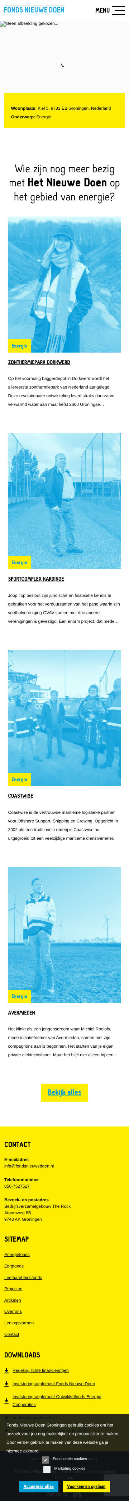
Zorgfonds (14, 1266)
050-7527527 (17, 1186)
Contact (11, 1334)
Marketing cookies (69, 1468)
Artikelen (12, 1300)
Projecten (13, 1288)
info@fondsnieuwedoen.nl (29, 1166)
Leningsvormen (19, 1322)
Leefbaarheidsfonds (23, 1277)
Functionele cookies (70, 1459)
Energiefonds (17, 1254)
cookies (91, 1425)
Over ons (13, 1311)
